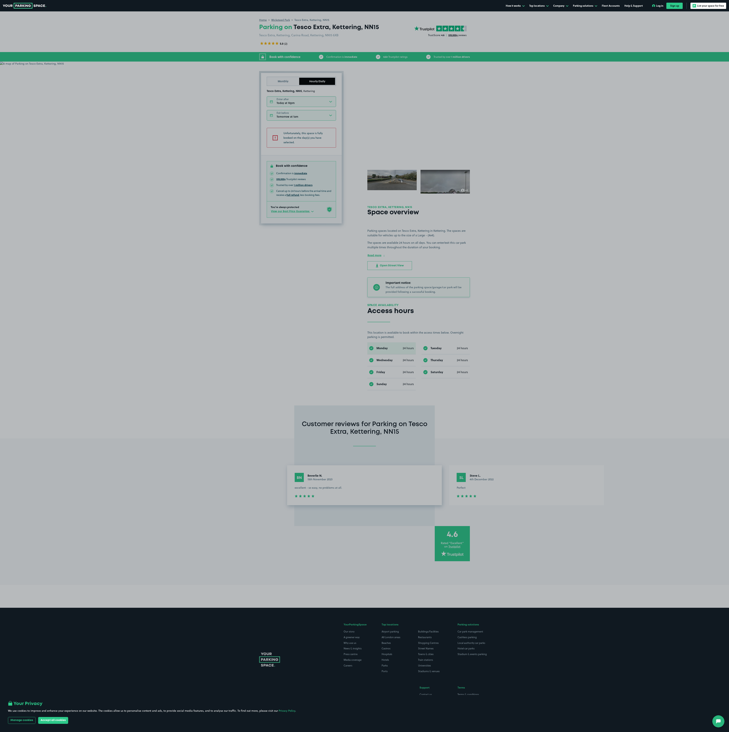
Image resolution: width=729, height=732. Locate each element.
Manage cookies (21, 720)
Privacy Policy (287, 711)
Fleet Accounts (611, 5)
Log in (659, 5)
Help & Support (633, 5)
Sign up (674, 5)
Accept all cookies (53, 720)
